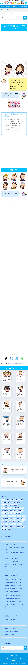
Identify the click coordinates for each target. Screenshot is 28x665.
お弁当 (7, 499)
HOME (15, 656)
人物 (3, 518)
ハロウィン (4, 516)
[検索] (25, 17)
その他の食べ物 (5, 510)
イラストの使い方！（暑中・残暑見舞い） (14, 554)
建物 (6, 521)
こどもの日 (4, 502)
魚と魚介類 (4, 529)
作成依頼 (8, 6)
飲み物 (23, 526)
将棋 (3, 521)
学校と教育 (23, 518)
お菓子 (21, 499)
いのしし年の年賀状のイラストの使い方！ (14, 606)
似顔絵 (6, 518)
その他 (9, 502)
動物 (11, 518)
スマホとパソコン (17, 513)
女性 (13, 363)
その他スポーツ (13, 510)
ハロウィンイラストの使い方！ (13, 561)
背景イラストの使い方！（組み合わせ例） (14, 566)
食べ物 (18, 526)
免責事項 (14, 661)
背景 (6, 524)
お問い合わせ (24, 6)
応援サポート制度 (9, 634)
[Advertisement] (14, 46)
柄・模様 (14, 521)
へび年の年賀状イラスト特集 (12, 595)
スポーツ (10, 513)
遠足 (14, 526)
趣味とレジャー (5, 526)
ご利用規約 (7, 119)
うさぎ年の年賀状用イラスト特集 (13, 588)
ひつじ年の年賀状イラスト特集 (13, 601)
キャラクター (20, 510)
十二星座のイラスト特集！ (11, 616)
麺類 (9, 529)
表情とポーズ (18, 363)
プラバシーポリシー (19, 658)
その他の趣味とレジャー (18, 507)
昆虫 (10, 521)
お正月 (12, 499)
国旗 (14, 518)
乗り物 (24, 516)
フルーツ (19, 516)
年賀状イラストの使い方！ (11, 576)
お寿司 (3, 499)
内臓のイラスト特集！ (10, 619)
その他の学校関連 (16, 502)
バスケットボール (11, 516)
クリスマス (4, 513)
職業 (9, 363)
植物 (19, 521)
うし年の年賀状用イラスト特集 (13, 582)
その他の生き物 (5, 505)
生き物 (23, 521)
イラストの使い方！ (10, 544)
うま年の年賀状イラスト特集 (12, 598)
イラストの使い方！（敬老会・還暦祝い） (14, 548)
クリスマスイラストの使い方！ (13, 558)
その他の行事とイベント (7, 507)
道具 (11, 526)
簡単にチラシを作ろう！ (11, 628)
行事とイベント (12, 524)
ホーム (2, 6)
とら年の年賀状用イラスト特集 (13, 585)
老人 (3, 524)
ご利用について (15, 6)
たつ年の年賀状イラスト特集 (12, 592)
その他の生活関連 (13, 505)
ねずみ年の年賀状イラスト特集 (13, 579)
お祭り (16, 499)
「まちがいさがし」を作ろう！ (13, 631)
